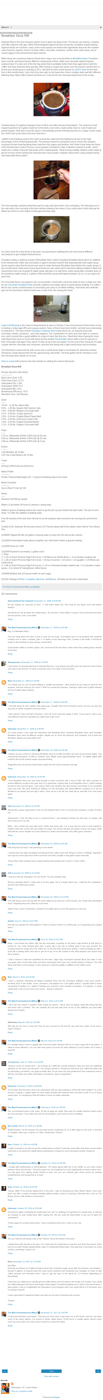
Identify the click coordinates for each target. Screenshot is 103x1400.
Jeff (9, 806)
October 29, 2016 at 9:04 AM (53, 1235)
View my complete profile (21, 1391)
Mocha (52, 579)
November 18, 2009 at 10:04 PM (31, 777)
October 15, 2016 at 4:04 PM (25, 1144)
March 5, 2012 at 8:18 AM (24, 977)
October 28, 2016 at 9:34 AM (29, 1208)
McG (10, 681)
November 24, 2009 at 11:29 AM (26, 873)
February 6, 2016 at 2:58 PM (53, 1107)
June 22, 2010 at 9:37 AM (52, 939)
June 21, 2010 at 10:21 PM (26, 921)
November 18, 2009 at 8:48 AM (54, 750)
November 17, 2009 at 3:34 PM (34, 662)
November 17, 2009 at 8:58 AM (47, 601)
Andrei (11, 921)
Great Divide (61, 339)
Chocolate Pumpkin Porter (20, 285)
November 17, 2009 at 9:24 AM (54, 627)
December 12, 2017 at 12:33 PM (27, 1262)
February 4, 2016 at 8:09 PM (29, 1086)
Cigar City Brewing (10, 325)
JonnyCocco (13, 1062)
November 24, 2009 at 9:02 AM (54, 844)
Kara (10, 1144)
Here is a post (7, 361)
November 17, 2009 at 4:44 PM (26, 681)
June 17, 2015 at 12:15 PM (31, 1062)
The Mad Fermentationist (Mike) (22, 627)
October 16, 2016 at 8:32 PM (25, 1187)
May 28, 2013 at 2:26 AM (29, 1022)
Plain (22, 579)
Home (51, 1371)
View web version (51, 1376)
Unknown (12, 729)
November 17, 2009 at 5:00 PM (54, 702)
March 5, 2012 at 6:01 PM (52, 1001)
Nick (10, 977)
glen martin (13, 1126)
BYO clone (81, 69)
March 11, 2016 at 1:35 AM (30, 1126)
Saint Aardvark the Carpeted (20, 601)
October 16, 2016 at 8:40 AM (53, 1163)
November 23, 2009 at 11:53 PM (26, 806)
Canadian (30, 579)
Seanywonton (14, 662)
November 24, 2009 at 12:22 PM (55, 897)
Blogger (56, 1397)
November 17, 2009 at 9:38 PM (30, 729)
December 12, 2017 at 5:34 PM (54, 1313)
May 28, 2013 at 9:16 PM (51, 1041)
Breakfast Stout (80, 58)
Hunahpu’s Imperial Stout (43, 331)
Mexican (40, 579)
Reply (10, 619)
